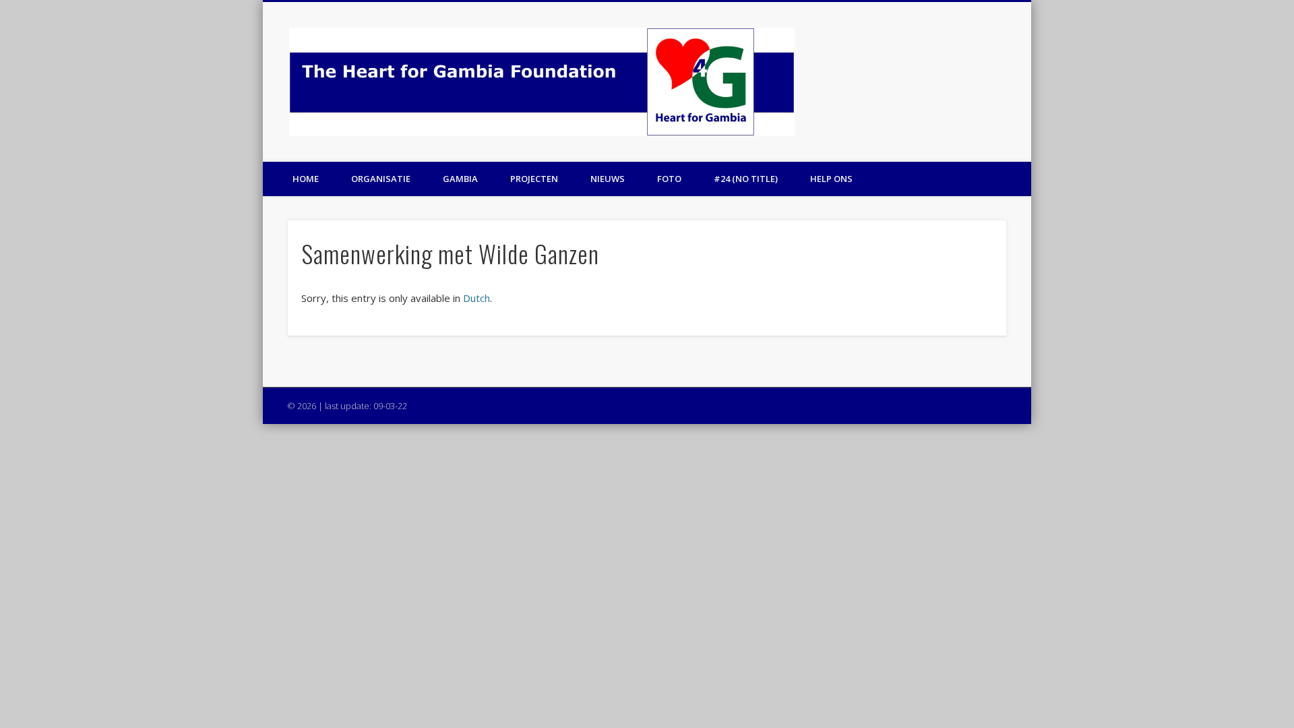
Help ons (831, 179)
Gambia (460, 179)
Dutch (476, 298)
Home (305, 179)
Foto (669, 179)
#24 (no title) (746, 179)
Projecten (534, 179)
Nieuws (607, 179)
